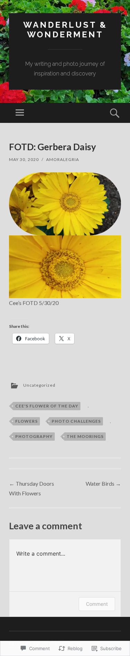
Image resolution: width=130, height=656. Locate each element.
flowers (26, 421)
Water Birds (103, 483)
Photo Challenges (76, 421)
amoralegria (62, 159)
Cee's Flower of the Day (46, 405)
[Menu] (19, 113)
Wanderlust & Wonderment (65, 30)
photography (34, 436)
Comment (97, 604)
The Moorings (85, 436)
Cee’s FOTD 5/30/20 (34, 302)
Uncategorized (39, 385)
